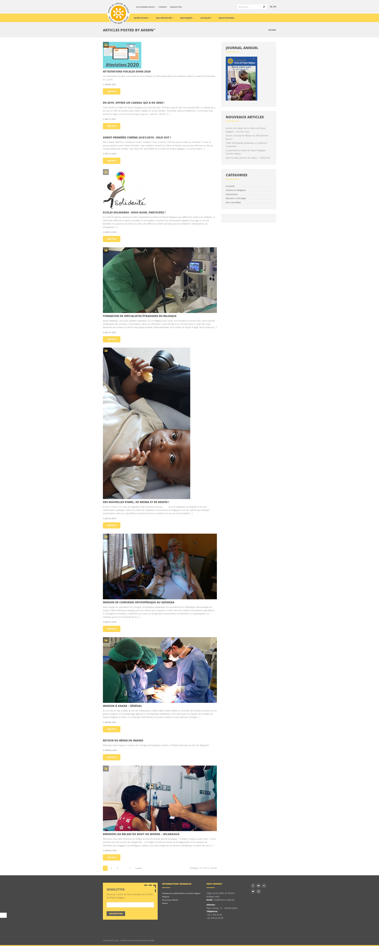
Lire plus (111, 91)
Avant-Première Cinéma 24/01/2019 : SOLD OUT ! (137, 137)
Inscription (116, 913)
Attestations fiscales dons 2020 (127, 71)
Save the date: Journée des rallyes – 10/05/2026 (248, 157)
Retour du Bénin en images (123, 740)
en (274, 6)
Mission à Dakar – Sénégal (122, 706)
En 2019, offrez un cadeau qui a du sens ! (133, 102)
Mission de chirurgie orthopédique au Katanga (138, 602)
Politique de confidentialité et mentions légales (181, 893)
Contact (162, 7)
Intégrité (165, 896)
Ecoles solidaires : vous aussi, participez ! (134, 212)
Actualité (205, 18)
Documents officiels (170, 900)
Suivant (138, 868)
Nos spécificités (164, 18)
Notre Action (141, 18)
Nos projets (186, 18)
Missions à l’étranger (236, 198)
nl (271, 6)
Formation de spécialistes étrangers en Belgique (139, 316)
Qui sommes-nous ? (145, 7)
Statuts (165, 903)
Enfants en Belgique (236, 190)
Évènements (232, 194)
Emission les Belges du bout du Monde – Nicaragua (141, 834)
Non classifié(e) (233, 202)
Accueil (272, 30)
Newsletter (176, 7)
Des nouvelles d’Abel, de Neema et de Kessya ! (136, 502)
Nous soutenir (226, 18)
